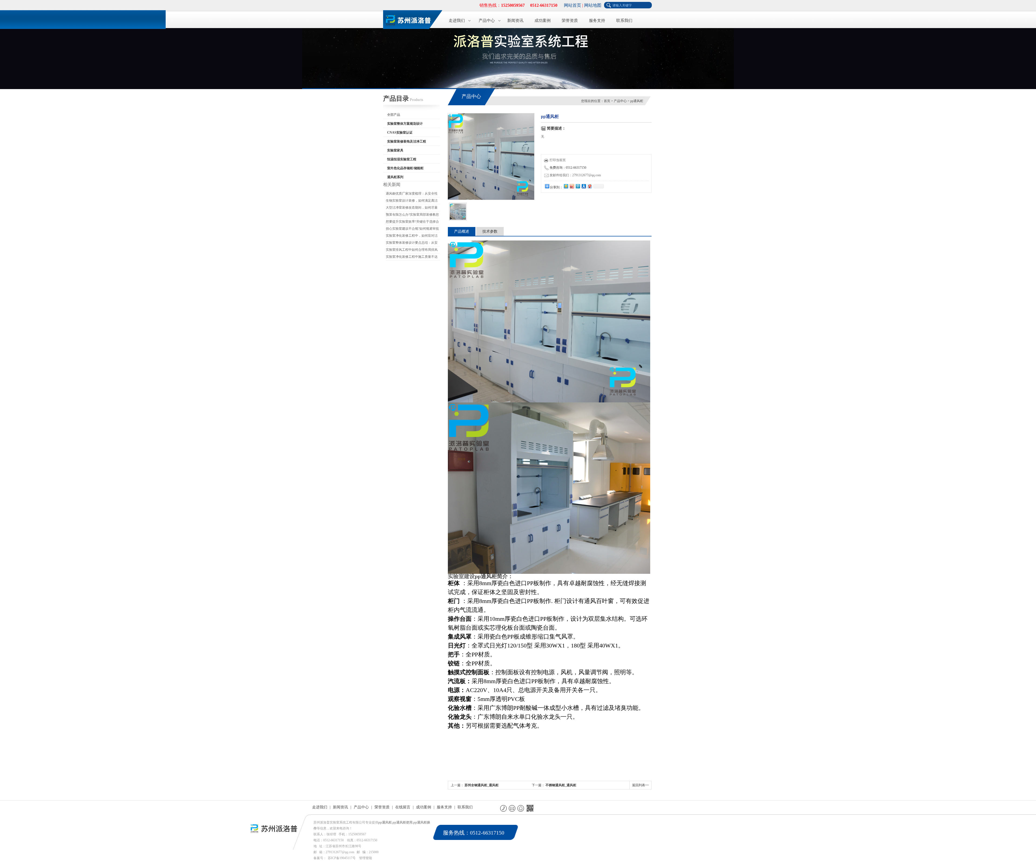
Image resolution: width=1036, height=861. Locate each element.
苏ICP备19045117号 (342, 858)
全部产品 (393, 115)
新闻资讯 (515, 20)
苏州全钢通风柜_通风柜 (482, 785)
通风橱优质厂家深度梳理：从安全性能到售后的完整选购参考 (412, 194)
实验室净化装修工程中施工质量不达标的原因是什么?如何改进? (412, 257)
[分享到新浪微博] (572, 186)
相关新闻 (391, 184)
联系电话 (503, 808)
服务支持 (597, 20)
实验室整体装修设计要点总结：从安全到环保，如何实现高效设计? (412, 243)
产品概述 (461, 231)
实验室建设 (461, 576)
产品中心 (487, 20)
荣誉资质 (570, 20)
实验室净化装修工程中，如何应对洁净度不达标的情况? (412, 236)
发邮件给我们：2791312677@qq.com (575, 175)
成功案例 (542, 20)
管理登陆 (365, 858)
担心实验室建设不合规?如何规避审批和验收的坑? (412, 229)
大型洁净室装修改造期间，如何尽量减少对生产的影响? (412, 208)
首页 (607, 101)
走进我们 (457, 20)
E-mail (512, 808)
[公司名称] (410, 19)
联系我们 (624, 20)
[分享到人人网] (584, 186)
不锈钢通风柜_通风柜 (561, 785)
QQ (521, 808)
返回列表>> (640, 785)
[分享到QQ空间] (566, 186)
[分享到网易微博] (589, 186)
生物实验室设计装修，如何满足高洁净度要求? (412, 201)
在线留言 (402, 807)
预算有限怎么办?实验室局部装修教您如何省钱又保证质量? (412, 215)
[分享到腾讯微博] (578, 186)
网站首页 (572, 5)
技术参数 (489, 231)
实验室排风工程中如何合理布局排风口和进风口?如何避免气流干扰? (412, 250)
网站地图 (592, 5)
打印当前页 (558, 160)
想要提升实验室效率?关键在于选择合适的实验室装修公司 (412, 222)
